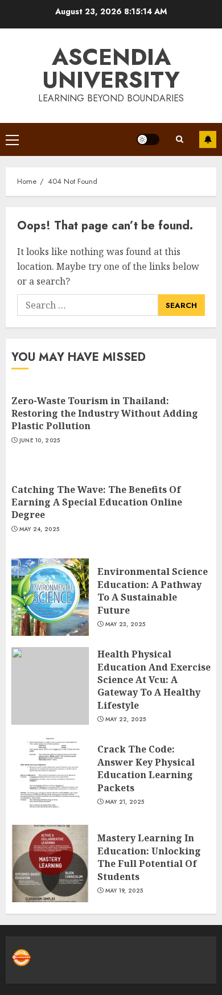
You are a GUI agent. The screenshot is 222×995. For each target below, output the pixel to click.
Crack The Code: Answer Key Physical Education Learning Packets (146, 768)
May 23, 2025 (125, 624)
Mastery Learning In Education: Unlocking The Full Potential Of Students (149, 857)
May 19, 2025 (124, 891)
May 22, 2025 (125, 719)
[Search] (179, 139)
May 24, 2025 (39, 529)
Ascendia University (111, 68)
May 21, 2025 (125, 802)
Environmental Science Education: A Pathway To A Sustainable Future (152, 590)
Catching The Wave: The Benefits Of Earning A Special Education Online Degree (96, 502)
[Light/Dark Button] (148, 139)
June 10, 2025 (39, 441)
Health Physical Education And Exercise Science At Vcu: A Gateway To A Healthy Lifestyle (154, 680)
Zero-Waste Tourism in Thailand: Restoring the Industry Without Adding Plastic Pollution (104, 413)
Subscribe (207, 139)
